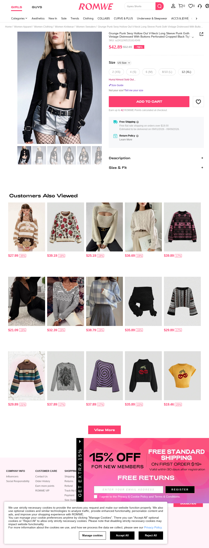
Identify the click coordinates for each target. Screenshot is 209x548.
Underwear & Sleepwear (152, 18)
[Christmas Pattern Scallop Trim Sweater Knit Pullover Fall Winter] (65, 301)
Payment (69, 495)
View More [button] (104, 430)
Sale (64, 18)
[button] (198, 101)
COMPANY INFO (15, 471)
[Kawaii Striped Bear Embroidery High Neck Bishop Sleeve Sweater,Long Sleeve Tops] (26, 375)
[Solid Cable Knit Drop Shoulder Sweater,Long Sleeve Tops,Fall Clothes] (143, 226)
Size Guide (70, 500)
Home (8, 26)
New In (53, 18)
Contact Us (41, 476)
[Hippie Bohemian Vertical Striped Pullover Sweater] (182, 301)
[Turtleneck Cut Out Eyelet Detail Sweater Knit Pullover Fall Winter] (104, 226)
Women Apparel (23, 26)
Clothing (88, 18)
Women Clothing (43, 26)
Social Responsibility (17, 481)
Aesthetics (38, 18)
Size (118, 62)
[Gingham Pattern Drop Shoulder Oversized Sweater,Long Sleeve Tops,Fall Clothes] (104, 301)
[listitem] (26, 237)
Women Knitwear (64, 26)
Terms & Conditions (167, 496)
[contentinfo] (13, 255)
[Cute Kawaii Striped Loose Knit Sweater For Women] (26, 226)
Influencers (12, 476)
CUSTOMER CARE (46, 471)
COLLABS (104, 18)
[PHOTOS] (59, 88)
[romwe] (95, 5)
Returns (68, 481)
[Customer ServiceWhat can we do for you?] (199, 6)
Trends (75, 18)
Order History (42, 481)
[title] (104, 195)
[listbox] (173, 5)
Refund (68, 486)
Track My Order (72, 490)
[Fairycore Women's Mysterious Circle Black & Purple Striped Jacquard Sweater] (104, 375)
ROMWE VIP (42, 490)
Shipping (69, 476)
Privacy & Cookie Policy (133, 496)
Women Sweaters (86, 26)
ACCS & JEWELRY (182, 18)
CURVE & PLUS (123, 18)
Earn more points (44, 486)
